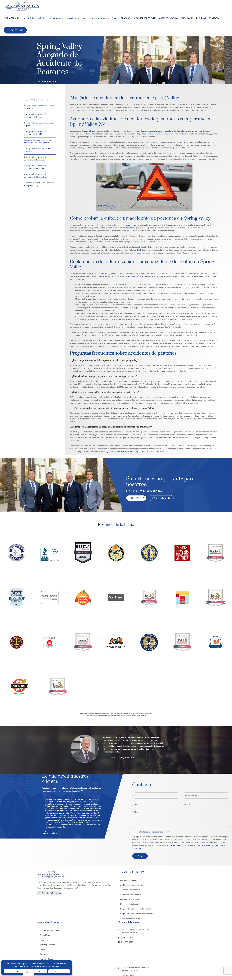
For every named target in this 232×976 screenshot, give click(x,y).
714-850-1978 (127, 942)
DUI (139, 250)
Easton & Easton (91, 131)
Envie (140, 856)
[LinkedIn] (56, 893)
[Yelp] (60, 893)
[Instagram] (52, 893)
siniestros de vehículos (129, 225)
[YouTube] (47, 893)
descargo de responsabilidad (156, 832)
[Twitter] (43, 893)
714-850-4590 (175, 845)
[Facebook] (39, 893)
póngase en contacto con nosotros (118, 451)
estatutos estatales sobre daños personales (137, 276)
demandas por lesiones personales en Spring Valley (164, 131)
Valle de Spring (104, 273)
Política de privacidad (205, 845)
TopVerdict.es (224, 562)
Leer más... (61, 827)
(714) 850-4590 (127, 937)
